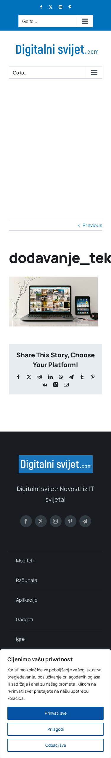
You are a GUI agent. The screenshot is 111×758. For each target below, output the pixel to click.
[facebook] (26, 521)
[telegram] (85, 521)
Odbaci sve (55, 745)
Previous (92, 225)
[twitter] (41, 521)
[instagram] (56, 521)
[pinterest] (70, 521)
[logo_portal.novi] (56, 457)
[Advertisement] (55, 143)
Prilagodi (55, 729)
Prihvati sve (56, 713)
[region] (55, 703)
